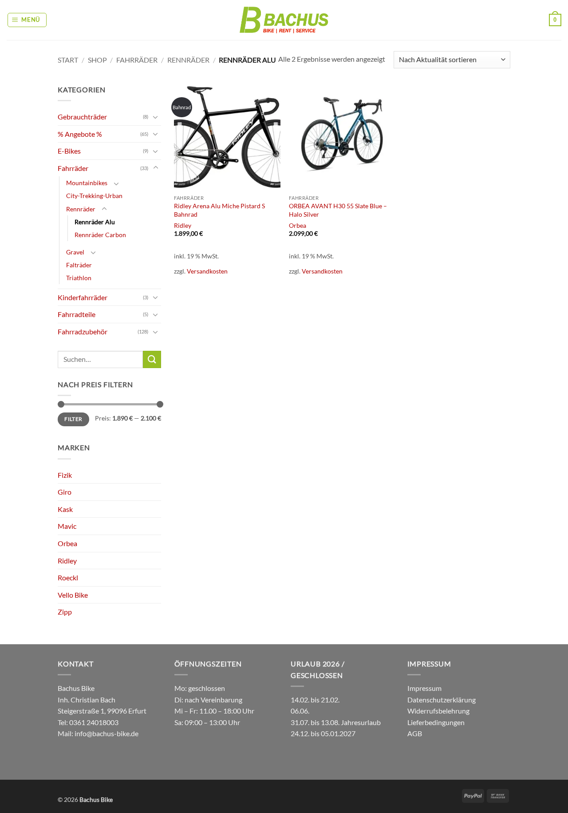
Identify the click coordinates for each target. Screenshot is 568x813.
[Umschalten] (155, 116)
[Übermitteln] (152, 359)
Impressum (424, 688)
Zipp (65, 611)
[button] (27, 20)
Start (68, 60)
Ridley (67, 560)
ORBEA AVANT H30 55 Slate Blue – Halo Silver (338, 210)
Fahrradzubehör (82, 331)
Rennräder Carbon (100, 234)
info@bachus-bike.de (106, 733)
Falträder (79, 265)
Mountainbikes (86, 182)
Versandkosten (207, 271)
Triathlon (78, 278)
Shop (97, 60)
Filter (73, 419)
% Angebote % (80, 134)
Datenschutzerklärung (441, 699)
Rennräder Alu (95, 222)
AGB (414, 733)
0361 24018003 (93, 722)
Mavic (67, 526)
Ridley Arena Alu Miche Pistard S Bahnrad (219, 210)
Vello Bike (73, 595)
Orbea (67, 543)
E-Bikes (69, 151)
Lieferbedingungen (436, 722)
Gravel (75, 252)
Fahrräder (137, 60)
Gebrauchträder (82, 116)
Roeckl (68, 577)
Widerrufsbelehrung (438, 710)
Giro (64, 492)
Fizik (65, 475)
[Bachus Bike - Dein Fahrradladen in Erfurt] (284, 20)
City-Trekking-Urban (94, 195)
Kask (65, 509)
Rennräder (188, 60)
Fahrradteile (76, 314)
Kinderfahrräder (82, 297)
